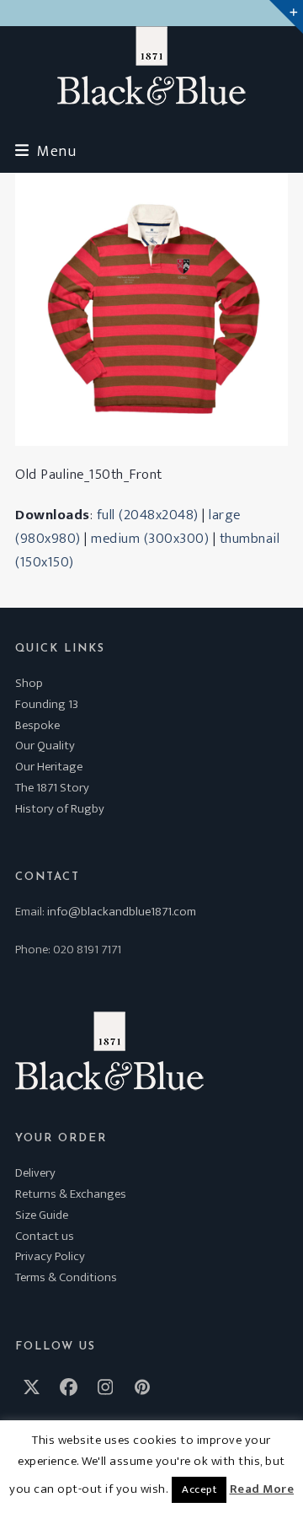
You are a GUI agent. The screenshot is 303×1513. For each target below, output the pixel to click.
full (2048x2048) (148, 515)
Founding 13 (46, 704)
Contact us (44, 1236)
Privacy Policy (50, 1256)
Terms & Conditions (66, 1277)
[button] (45, 151)
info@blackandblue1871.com (121, 911)
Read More (262, 1489)
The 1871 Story (52, 787)
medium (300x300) (150, 538)
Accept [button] (199, 1489)
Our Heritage (48, 766)
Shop (29, 683)
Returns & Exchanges (70, 1193)
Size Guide (41, 1215)
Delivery (35, 1172)
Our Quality (45, 745)
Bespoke (37, 725)
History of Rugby (59, 808)
